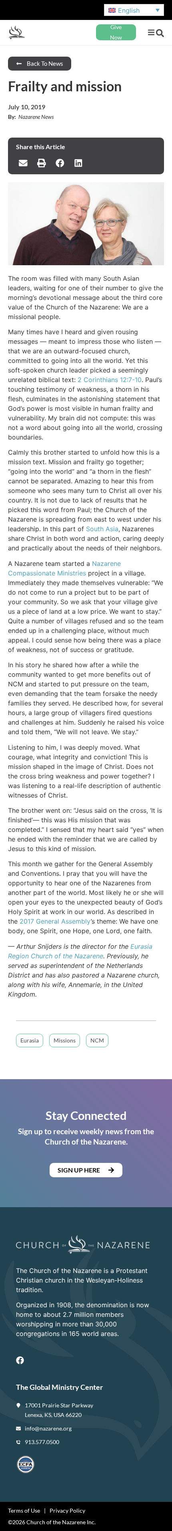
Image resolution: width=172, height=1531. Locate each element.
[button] (151, 32)
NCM (97, 1040)
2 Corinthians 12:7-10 (110, 380)
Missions (65, 1040)
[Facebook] (20, 1360)
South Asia (102, 529)
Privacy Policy (67, 1510)
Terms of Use (24, 1510)
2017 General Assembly (55, 921)
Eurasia (29, 1040)
